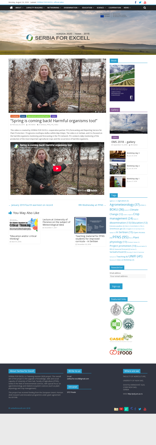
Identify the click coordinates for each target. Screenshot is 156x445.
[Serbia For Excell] (11, 7)
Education (87, 7)
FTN (142, 226)
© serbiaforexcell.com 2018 (19, 408)
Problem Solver (133, 242)
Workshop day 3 (133, 153)
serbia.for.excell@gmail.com (78, 379)
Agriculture (123, 201)
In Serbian (15, 116)
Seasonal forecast (122, 249)
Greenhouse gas (117, 228)
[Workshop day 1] (118, 177)
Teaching (122, 256)
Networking (53, 7)
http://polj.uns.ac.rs (135, 394)
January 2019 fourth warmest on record (31, 205)
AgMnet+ (113, 201)
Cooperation (115, 7)
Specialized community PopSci (38, 116)
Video (54, 116)
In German (138, 229)
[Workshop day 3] (118, 152)
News (126, 7)
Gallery (115, 137)
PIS (52, 125)
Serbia (133, 249)
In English (129, 229)
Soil (136, 252)
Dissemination (70, 7)
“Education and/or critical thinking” (23, 237)
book (126, 210)
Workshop (129, 260)
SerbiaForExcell (118, 252)
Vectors (113, 260)
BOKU (117, 209)
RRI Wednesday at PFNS (92, 205)
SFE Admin (32, 125)
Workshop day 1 (133, 178)
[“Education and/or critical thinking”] (24, 218)
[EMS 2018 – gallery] (128, 115)
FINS (127, 226)
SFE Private (71, 392)
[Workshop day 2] (118, 165)
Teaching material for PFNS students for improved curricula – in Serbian (90, 239)
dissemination (120, 222)
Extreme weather (117, 226)
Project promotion (123, 245)
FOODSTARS (134, 226)
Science (100, 7)
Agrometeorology (125, 204)
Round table (142, 246)
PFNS (48, 125)
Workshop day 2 (133, 166)
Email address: (115, 273)
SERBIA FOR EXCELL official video (50, 2)
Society (130, 252)
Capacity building (34, 7)
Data (135, 219)
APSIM (143, 205)
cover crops (128, 214)
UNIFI (135, 256)
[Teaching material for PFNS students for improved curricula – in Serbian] (90, 218)
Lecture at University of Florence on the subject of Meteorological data (56, 222)
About (18, 7)
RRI (112, 249)
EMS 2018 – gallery (123, 142)
